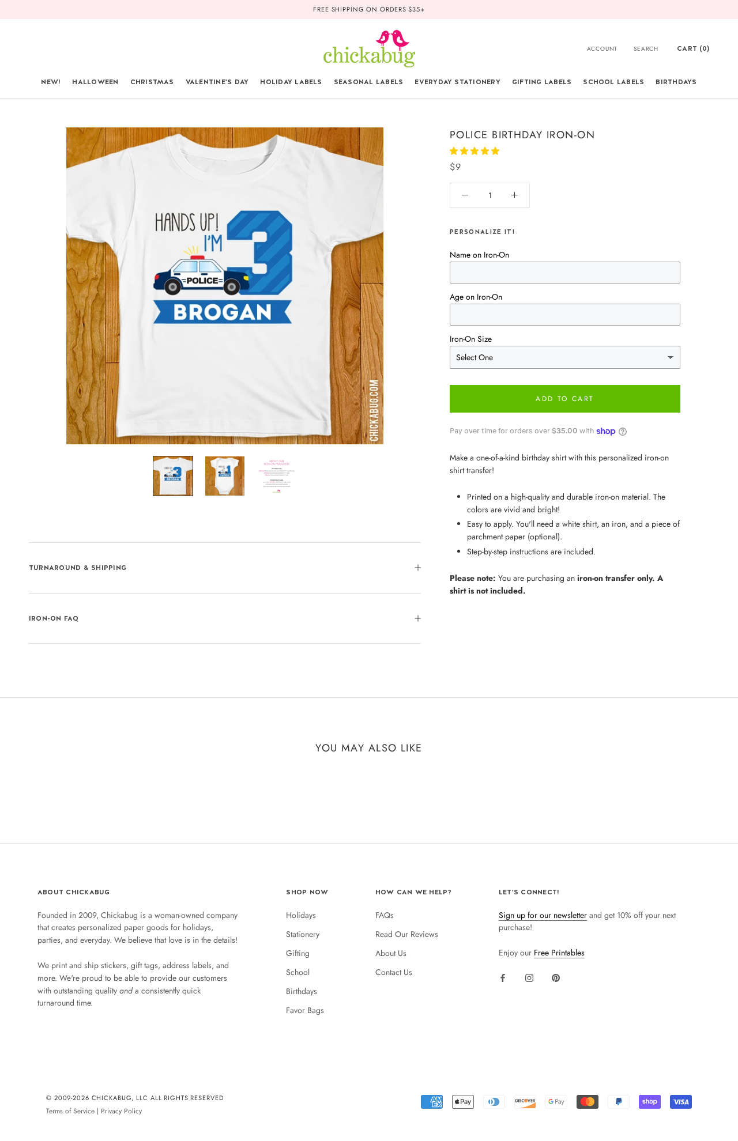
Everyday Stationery (457, 81)
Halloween (95, 81)
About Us (390, 953)
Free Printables (559, 952)
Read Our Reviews (406, 934)
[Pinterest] (556, 977)
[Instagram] (529, 977)
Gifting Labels (541, 81)
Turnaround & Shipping (77, 567)
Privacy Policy (121, 1111)
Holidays (301, 915)
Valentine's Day (217, 81)
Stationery (302, 934)
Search (646, 48)
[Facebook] (503, 977)
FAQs (384, 915)
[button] (476, 151)
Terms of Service (70, 1111)
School (298, 972)
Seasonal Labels (369, 81)
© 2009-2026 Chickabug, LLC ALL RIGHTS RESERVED (135, 1097)
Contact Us (393, 972)
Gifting (298, 953)
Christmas (152, 81)
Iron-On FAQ (54, 618)
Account (602, 48)
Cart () (693, 48)
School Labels (613, 81)
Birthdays (676, 81)
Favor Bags (305, 1010)
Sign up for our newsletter (543, 915)
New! (51, 81)
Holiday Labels (291, 81)
